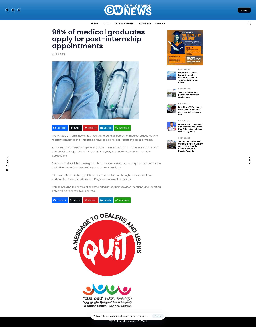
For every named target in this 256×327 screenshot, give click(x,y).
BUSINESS (145, 23)
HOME (95, 23)
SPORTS (160, 23)
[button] (248, 23)
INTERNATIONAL (125, 23)
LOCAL (106, 23)
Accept (158, 316)
